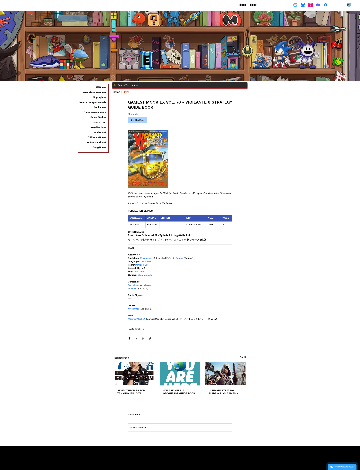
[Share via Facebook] (129, 338)
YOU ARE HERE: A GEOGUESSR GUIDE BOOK (179, 392)
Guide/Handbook (136, 329)
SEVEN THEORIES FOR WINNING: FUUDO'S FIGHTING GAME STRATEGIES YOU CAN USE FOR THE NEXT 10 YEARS (133, 392)
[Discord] (318, 5)
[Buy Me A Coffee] (295, 5)
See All (243, 357)
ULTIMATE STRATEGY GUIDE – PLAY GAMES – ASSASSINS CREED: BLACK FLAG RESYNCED (225, 392)
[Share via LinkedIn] (143, 338)
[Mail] (349, 5)
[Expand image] (148, 159)
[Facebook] (326, 5)
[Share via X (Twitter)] (136, 338)
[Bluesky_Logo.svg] (303, 5)
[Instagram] (310, 5)
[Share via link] (150, 338)
